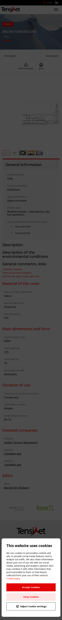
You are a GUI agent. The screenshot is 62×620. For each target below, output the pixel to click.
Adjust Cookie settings (33, 606)
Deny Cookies (31, 596)
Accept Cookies (31, 587)
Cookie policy (13, 578)
